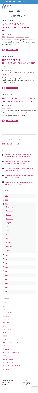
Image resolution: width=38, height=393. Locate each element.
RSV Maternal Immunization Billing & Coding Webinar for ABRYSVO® (19, 183)
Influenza (18, 73)
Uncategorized (12, 75)
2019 (6, 271)
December (9, 207)
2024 (6, 204)
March (8, 242)
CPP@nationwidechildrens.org (27, 1)
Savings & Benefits (7, 380)
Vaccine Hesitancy (10, 362)
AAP (4, 302)
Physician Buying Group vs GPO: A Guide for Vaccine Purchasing (19, 169)
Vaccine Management (22, 37)
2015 (6, 287)
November (9, 211)
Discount (6, 322)
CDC (3, 37)
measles (6, 332)
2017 (6, 279)
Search (34, 132)
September (9, 219)
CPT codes (7, 319)
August (8, 223)
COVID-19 (10, 73)
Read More (12, 50)
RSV (4, 75)
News (25, 73)
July (7, 226)
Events (5, 326)
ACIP (4, 306)
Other (5, 339)
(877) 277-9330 (10, 1)
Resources (10, 37)
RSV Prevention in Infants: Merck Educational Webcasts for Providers (19, 176)
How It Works (6, 382)
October (8, 215)
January (8, 250)
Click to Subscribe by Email (10, 144)
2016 (6, 283)
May (7, 234)
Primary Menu (34, 6)
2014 (6, 291)
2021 (6, 263)
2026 (6, 196)
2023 (6, 255)
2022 (6, 259)
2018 (6, 275)
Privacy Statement (27, 382)
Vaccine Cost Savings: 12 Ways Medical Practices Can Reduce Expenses (17, 162)
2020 (6, 267)
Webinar (6, 369)
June (7, 230)
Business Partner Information (27, 384)
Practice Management (12, 342)
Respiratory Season (11, 352)
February (9, 246)
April (7, 238)
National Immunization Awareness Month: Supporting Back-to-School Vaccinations (18, 155)
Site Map (24, 380)
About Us (4, 386)
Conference (8, 312)
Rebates (6, 346)
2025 (6, 200)
